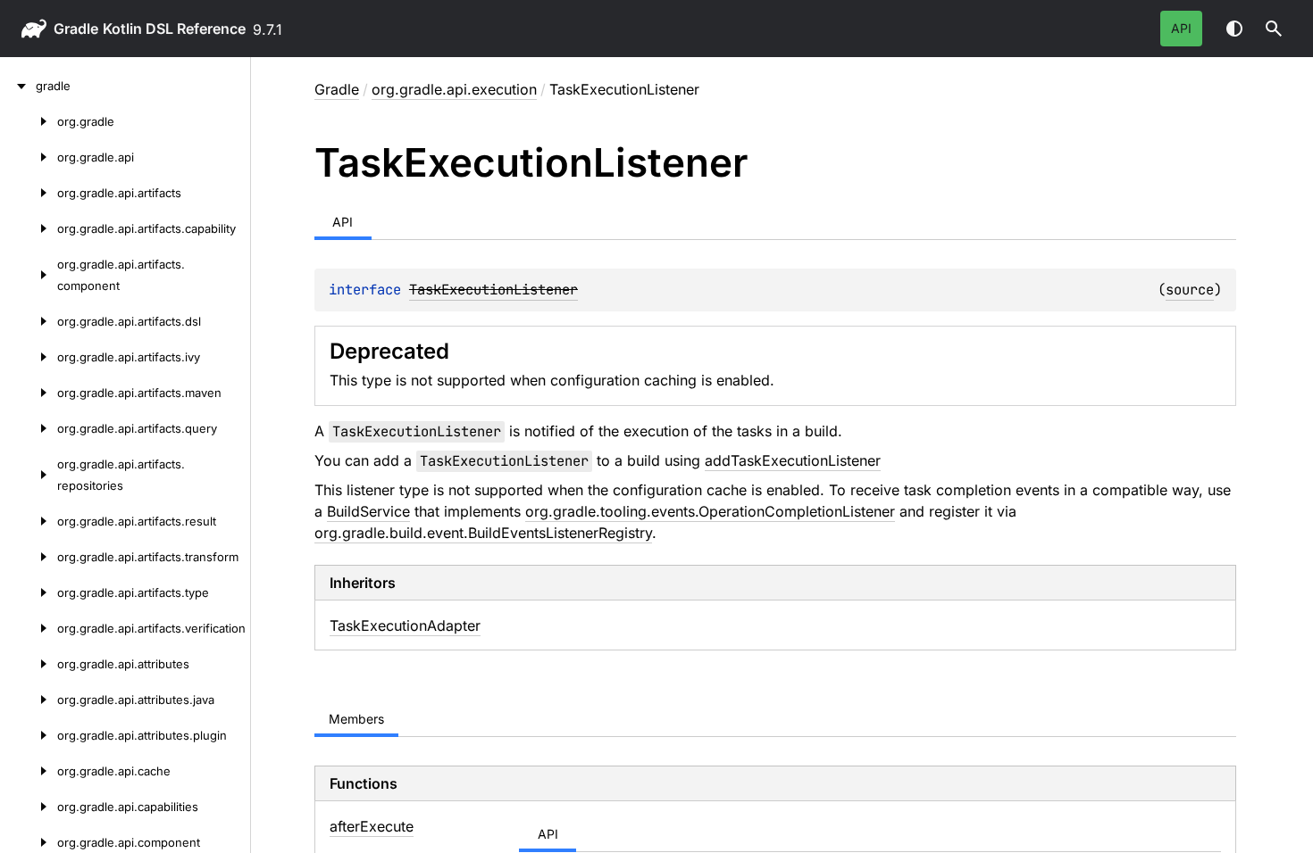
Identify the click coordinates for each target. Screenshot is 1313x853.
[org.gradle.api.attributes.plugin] (28, 735)
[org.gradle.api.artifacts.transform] (28, 557)
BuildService (368, 511)
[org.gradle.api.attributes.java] (28, 699)
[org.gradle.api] (28, 157)
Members (356, 718)
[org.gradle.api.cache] (28, 771)
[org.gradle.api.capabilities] (28, 806)
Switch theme (1234, 28)
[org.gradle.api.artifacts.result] (28, 521)
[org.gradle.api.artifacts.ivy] (28, 357)
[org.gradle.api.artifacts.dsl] (28, 321)
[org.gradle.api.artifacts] (28, 193)
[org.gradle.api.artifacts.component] (28, 274)
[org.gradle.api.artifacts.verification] (28, 628)
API (1181, 28)
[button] (1274, 28)
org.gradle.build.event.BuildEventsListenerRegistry (483, 533)
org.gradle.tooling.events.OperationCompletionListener (710, 511)
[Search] (1274, 28)
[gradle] (18, 86)
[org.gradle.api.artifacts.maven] (28, 392)
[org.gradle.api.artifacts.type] (28, 592)
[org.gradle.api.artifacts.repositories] (28, 474)
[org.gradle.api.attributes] (28, 664)
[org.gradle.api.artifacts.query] (28, 428)
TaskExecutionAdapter (405, 625)
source (1190, 289)
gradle (76, 28)
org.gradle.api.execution (454, 89)
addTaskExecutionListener (793, 460)
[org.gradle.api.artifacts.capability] (28, 228)
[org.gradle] (28, 121)
